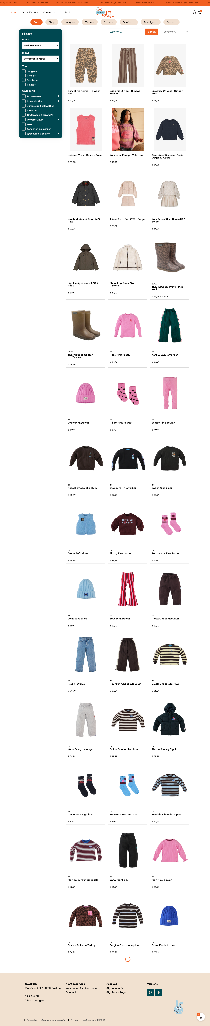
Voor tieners (30, 12)
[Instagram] (150, 992)
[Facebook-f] (158, 992)
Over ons (49, 12)
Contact (65, 12)
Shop (14, 12)
